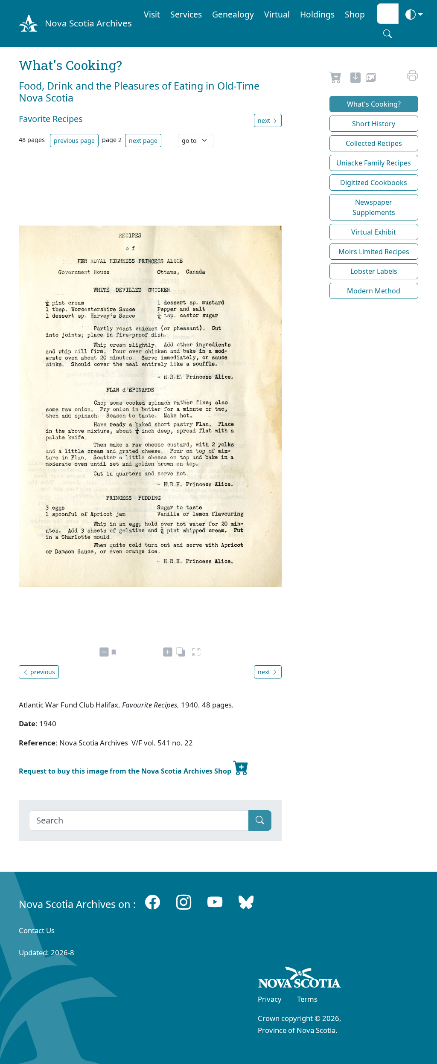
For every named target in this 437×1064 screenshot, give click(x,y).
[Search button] (387, 33)
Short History (373, 123)
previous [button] (42, 672)
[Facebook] (152, 902)
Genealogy (233, 14)
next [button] (265, 120)
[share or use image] (371, 79)
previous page (74, 140)
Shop (355, 14)
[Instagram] (183, 902)
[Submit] (259, 820)
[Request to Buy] (335, 79)
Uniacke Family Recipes (373, 163)
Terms (307, 999)
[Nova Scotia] (300, 978)
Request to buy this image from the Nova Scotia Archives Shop (126, 771)
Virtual (277, 14)
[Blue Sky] (246, 902)
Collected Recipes (374, 143)
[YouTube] (215, 902)
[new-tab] (355, 79)
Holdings (317, 14)
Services (186, 14)
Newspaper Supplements (374, 207)
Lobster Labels (373, 271)
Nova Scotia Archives (88, 23)
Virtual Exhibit (373, 232)
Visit (152, 14)
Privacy (270, 999)
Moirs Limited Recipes (373, 251)
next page (143, 140)
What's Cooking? (374, 104)
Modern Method (373, 291)
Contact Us (37, 930)
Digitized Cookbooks (373, 182)
